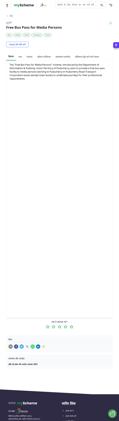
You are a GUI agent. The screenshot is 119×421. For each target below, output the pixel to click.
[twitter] (27, 346)
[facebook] (16, 346)
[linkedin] (38, 346)
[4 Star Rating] (65, 327)
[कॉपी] (44, 347)
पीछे (11, 16)
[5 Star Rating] (71, 327)
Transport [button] (37, 35)
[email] (10, 346)
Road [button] (27, 35)
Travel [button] (47, 35)
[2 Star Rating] (53, 327)
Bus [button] (9, 35)
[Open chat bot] (112, 413)
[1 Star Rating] (47, 327)
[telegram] (21, 346)
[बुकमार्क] (110, 23)
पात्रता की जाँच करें (17, 44)
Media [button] (17, 35)
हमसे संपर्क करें (71, 416)
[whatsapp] (32, 346)
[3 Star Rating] (59, 327)
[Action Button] (23, 5)
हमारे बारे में (69, 410)
